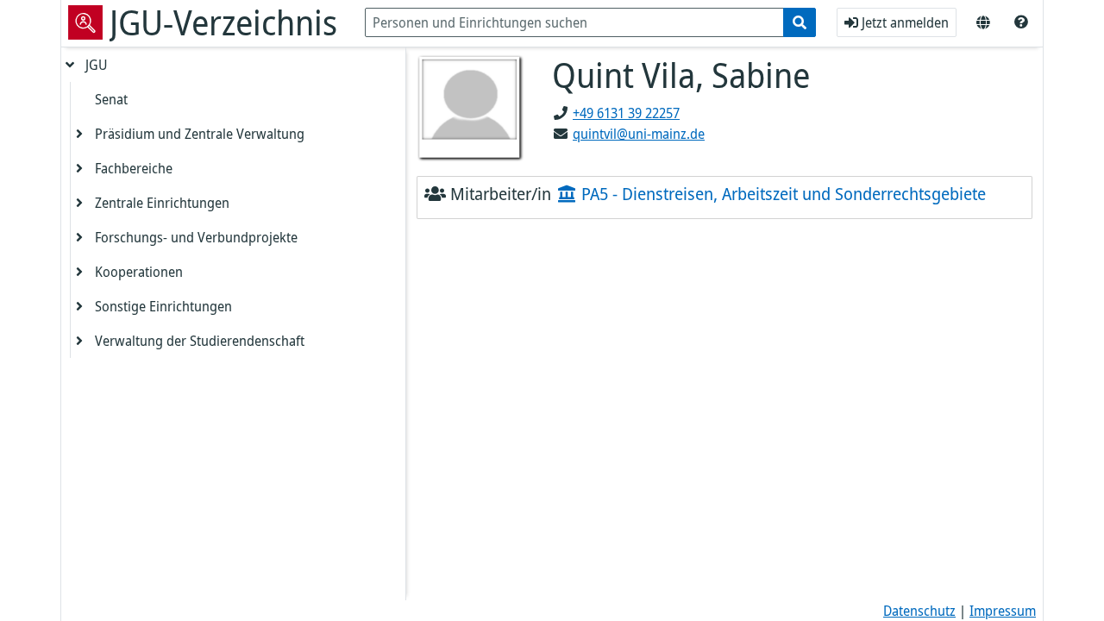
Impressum (1002, 610)
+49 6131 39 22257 (626, 113)
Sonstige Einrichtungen (163, 306)
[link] (1021, 22)
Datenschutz (919, 610)
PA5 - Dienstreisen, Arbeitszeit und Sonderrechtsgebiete (781, 193)
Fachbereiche (133, 168)
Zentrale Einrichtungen (162, 202)
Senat (111, 99)
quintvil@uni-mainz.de (639, 133)
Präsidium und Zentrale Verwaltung (199, 133)
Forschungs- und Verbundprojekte (196, 237)
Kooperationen (139, 271)
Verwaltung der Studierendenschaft (199, 340)
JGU (96, 64)
